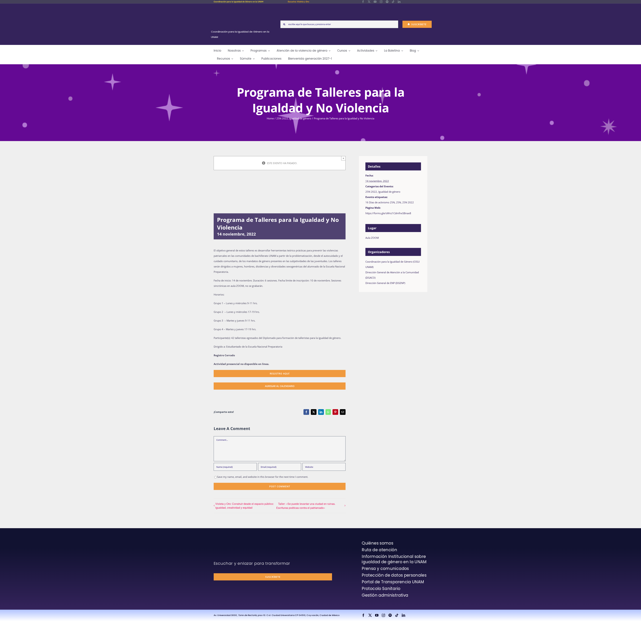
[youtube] (375, 1)
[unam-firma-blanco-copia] (223, 541)
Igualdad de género (389, 191)
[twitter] (369, 1)
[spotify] (387, 1)
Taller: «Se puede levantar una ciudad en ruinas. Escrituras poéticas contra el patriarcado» (305, 506)
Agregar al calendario (279, 386)
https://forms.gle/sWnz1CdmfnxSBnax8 (388, 213)
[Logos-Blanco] (241, 7)
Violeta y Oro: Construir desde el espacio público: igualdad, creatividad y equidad (244, 505)
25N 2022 (371, 191)
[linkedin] (399, 1)
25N (398, 202)
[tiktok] (393, 1)
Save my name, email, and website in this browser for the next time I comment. (262, 476)
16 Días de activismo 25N (380, 202)
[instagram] (381, 1)
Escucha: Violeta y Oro (298, 2)
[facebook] (363, 1)
